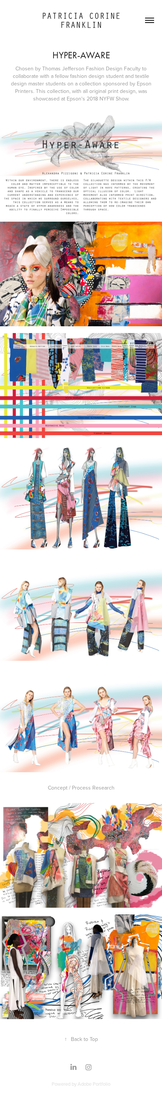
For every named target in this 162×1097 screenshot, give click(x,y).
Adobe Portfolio (94, 1083)
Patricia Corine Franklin (83, 20)
